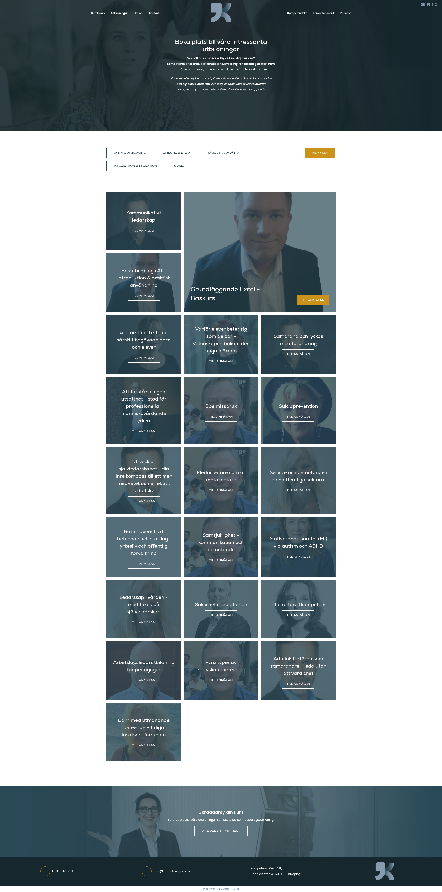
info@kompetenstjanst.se (172, 871)
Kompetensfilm (297, 13)
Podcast (345, 13)
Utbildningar (119, 13)
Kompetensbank (323, 13)
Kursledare (98, 13)
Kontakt (154, 13)
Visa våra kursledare (221, 831)
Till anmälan (143, 230)
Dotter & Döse (231, 889)
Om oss (138, 13)
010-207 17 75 (63, 871)
